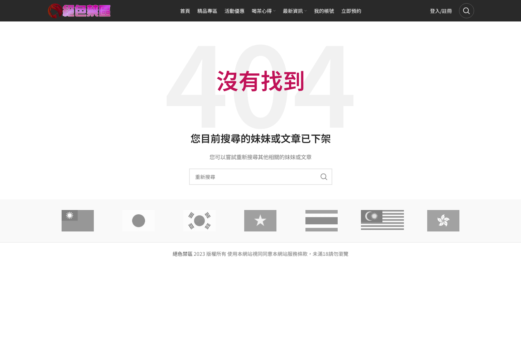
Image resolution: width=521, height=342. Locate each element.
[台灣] (77, 221)
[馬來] (382, 221)
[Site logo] (79, 10)
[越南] (260, 221)
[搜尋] (466, 11)
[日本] (138, 221)
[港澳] (443, 221)
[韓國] (199, 221)
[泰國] (321, 221)
